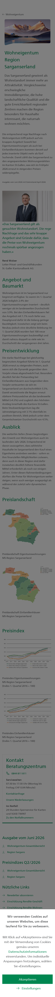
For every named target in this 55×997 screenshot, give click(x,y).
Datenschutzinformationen (27, 951)
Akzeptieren (27, 979)
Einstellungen (31, 988)
